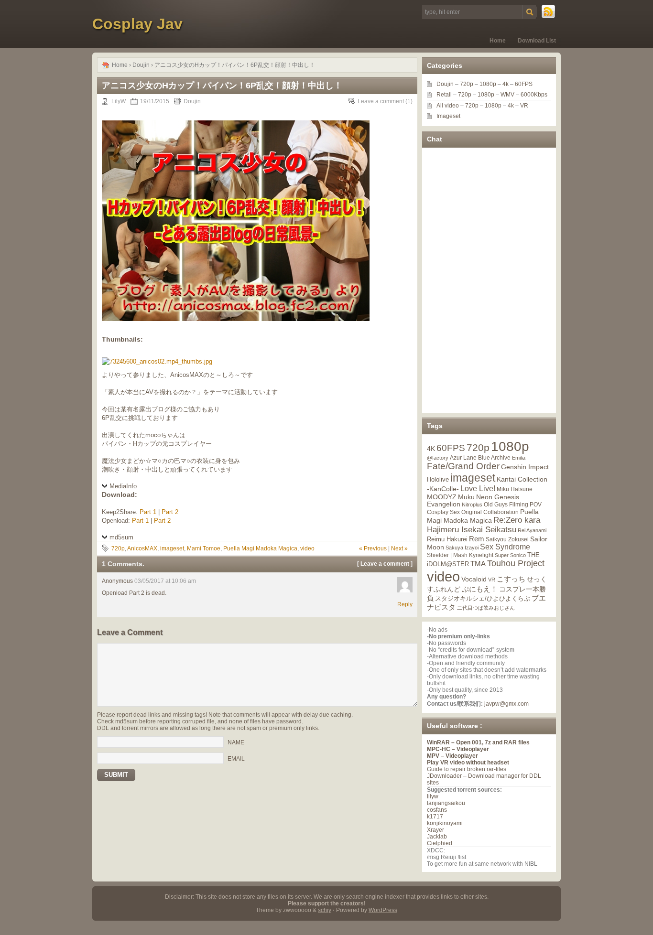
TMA (478, 563)
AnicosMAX (142, 548)
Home (498, 40)
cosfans (437, 809)
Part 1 (148, 512)
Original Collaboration (490, 512)
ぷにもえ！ (480, 589)
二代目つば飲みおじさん (486, 608)
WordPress (383, 910)
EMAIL (236, 758)
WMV (507, 94)
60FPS (524, 84)
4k (505, 84)
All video (447, 105)
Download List (537, 40)
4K (431, 448)
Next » (399, 548)
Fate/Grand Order (463, 466)
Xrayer (435, 830)
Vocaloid (474, 579)
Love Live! (477, 488)
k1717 (435, 816)
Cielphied (439, 843)
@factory (437, 458)
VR (524, 105)
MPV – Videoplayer (452, 755)
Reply (405, 604)
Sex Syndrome (505, 547)
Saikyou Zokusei (507, 539)
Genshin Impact (525, 467)
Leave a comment (381, 101)
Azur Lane (463, 457)
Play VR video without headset (468, 762)
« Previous (373, 548)
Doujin (141, 65)
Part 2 (170, 512)
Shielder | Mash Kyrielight (460, 555)
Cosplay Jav (137, 23)
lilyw (432, 796)
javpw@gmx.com (506, 703)
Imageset (448, 116)
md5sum (121, 537)
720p (118, 548)
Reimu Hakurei (447, 539)
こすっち (511, 579)
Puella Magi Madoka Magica (260, 548)
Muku (466, 497)
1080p (487, 84)
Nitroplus (472, 504)
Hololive (438, 479)
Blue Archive (494, 457)
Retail (444, 94)
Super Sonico (510, 555)
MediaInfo (123, 486)
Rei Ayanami (532, 530)
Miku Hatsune (515, 489)
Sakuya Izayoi (462, 547)
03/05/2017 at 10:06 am (165, 581)
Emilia (518, 458)
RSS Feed (549, 12)
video (307, 548)
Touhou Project (515, 563)
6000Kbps (534, 94)
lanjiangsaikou (446, 803)
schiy (324, 910)
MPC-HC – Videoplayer (458, 749)
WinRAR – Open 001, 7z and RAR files (478, 742)
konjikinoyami (445, 823)
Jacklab (437, 836)
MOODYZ (442, 497)
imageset (172, 548)
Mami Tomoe (203, 548)
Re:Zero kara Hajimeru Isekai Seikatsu (483, 525)
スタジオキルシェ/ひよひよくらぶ (482, 598)
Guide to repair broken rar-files (466, 769)
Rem (476, 539)
